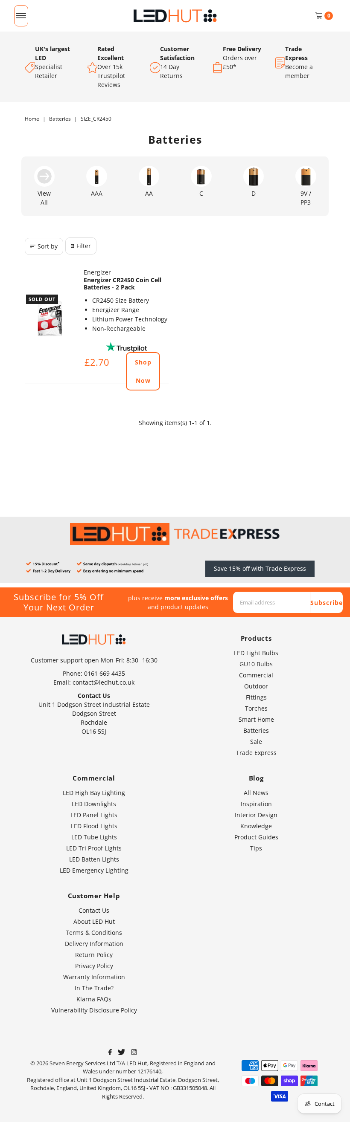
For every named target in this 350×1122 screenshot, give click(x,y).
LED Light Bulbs (256, 653)
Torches (256, 708)
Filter (83, 246)
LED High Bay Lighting (94, 793)
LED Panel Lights (93, 815)
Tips (256, 848)
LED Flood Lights (94, 826)
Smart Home (256, 719)
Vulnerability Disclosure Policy (94, 1010)
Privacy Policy (94, 966)
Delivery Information (94, 944)
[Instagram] (134, 1053)
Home (32, 118)
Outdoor (256, 686)
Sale (256, 741)
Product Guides (256, 837)
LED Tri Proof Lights (94, 848)
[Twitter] (121, 1053)
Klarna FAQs (93, 999)
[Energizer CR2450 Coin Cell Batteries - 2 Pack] (50, 318)
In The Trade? (94, 988)
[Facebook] (110, 1053)
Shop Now (143, 371)
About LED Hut (94, 921)
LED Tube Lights (94, 837)
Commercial (256, 675)
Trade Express (256, 753)
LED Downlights (94, 804)
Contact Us (94, 910)
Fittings (256, 697)
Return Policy (94, 955)
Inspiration (256, 804)
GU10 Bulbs (256, 664)
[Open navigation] (21, 15)
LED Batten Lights (94, 859)
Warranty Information (94, 977)
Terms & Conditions (94, 932)
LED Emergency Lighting (94, 870)
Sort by (48, 246)
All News (256, 793)
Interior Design (256, 815)
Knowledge (256, 826)
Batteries (60, 118)
